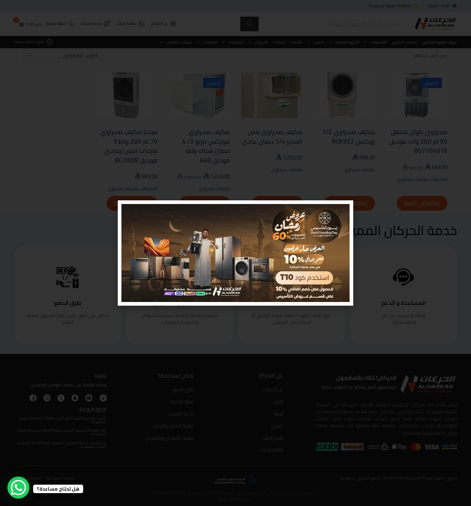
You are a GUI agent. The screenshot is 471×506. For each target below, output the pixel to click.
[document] (235, 253)
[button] (128, 210)
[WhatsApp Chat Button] (18, 488)
